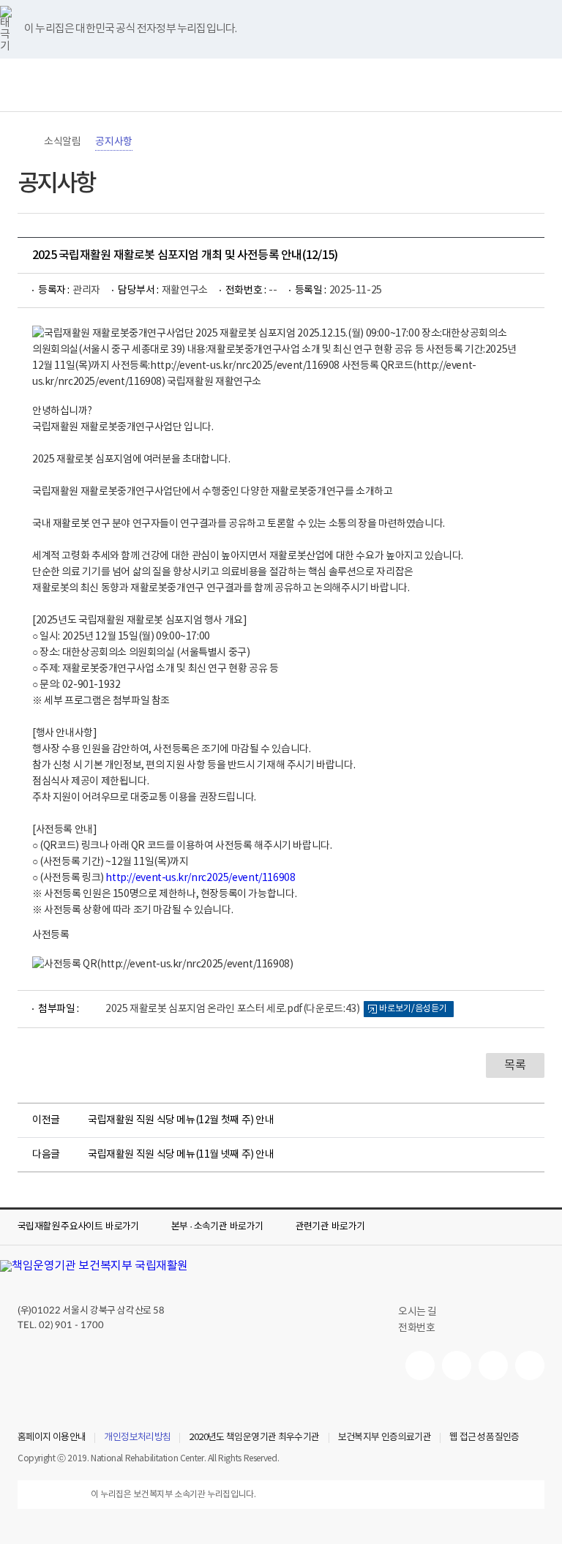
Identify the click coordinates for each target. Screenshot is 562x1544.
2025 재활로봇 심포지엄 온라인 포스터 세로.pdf (232, 1009)
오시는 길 (417, 1312)
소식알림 (62, 142)
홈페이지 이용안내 (52, 1438)
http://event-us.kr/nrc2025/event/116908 (200, 878)
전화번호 (416, 1328)
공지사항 (113, 142)
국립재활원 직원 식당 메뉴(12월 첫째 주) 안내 (181, 1120)
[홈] (25, 142)
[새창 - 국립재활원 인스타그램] (493, 1365)
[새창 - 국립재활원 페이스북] (529, 1365)
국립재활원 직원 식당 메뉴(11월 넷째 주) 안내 (181, 1155)
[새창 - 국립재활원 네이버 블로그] (456, 1365)
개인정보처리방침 (137, 1438)
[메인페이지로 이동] (281, 85)
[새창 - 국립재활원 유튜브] (420, 1365)
